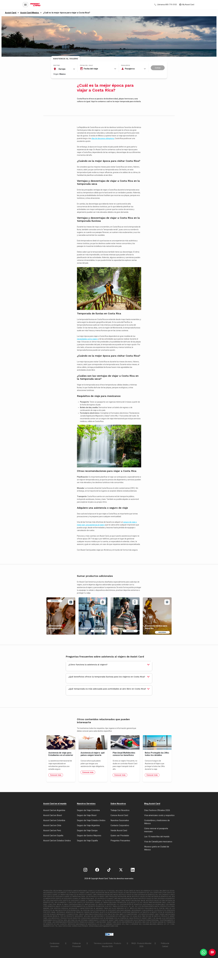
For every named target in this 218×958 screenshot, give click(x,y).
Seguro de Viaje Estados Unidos (91, 820)
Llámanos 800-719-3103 (167, 5)
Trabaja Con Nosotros (120, 810)
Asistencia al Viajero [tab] (65, 58)
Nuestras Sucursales (120, 820)
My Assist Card (188, 5)
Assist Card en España (53, 835)
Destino (56, 65)
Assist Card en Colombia (54, 820)
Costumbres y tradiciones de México (157, 822)
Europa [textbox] (62, 69)
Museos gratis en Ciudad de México (156, 848)
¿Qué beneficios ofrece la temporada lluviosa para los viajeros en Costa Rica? (106, 676)
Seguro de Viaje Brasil (86, 815)
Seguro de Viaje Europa (87, 830)
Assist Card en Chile (52, 825)
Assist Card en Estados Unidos (57, 840)
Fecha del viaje (86, 65)
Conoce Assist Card (119, 815)
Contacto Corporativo (120, 825)
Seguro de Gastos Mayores (89, 835)
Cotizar (158, 68)
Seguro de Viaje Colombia (88, 810)
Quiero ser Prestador (120, 835)
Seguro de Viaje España (87, 840)
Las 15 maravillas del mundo (156, 836)
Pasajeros (125, 65)
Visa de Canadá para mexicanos (158, 841)
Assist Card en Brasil (52, 815)
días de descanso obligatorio (102, 138)
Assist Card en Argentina (54, 810)
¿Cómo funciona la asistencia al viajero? (87, 664)
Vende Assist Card (119, 830)
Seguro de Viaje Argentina (88, 825)
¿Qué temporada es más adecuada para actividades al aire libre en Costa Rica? (107, 689)
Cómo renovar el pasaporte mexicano (156, 830)
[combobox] (64, 69)
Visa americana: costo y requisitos (159, 815)
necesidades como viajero (87, 339)
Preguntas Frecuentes (120, 840)
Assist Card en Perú (52, 830)
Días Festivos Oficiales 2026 (157, 810)
